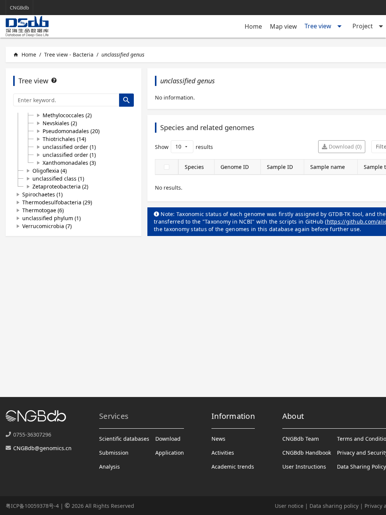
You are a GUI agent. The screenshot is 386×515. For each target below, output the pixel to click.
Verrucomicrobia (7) (47, 226)
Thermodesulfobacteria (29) (57, 202)
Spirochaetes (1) (42, 194)
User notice (289, 505)
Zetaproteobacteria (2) (60, 186)
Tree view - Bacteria (68, 54)
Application (169, 452)
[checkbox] (166, 167)
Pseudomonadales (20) (71, 131)
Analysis (109, 466)
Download (168, 438)
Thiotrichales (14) (64, 139)
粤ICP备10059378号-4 (32, 505)
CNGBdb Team (300, 438)
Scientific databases (124, 438)
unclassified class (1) (58, 178)
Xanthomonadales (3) (69, 162)
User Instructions (304, 466)
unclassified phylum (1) (51, 218)
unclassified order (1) (69, 146)
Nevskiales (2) (60, 123)
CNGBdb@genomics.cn (42, 448)
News (218, 438)
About (293, 416)
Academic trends (232, 466)
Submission (114, 452)
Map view (283, 26)
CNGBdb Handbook (306, 452)
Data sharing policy (333, 505)
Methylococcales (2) (67, 115)
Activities (222, 452)
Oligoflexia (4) (49, 170)
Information (233, 416)
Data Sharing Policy (361, 466)
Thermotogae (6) (43, 210)
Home (253, 26)
